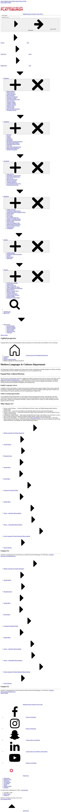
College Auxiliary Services (13, 295)
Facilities (9, 255)
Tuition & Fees (10, 174)
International (9, 139)
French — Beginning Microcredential (12, 513)
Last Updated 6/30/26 (6, 799)
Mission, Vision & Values (13, 291)
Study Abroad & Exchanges (13, 109)
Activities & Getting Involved (13, 211)
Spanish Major (7, 467)
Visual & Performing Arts (13, 217)
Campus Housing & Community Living (16, 212)
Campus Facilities (11, 296)
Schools (5, 358)
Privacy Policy (7, 794)
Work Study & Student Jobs (13, 177)
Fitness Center (10, 257)
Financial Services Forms (12, 185)
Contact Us (6, 795)
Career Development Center (13, 99)
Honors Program (10, 100)
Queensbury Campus (11, 98)
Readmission (10, 140)
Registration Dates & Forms (13, 144)
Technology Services (11, 110)
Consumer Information (12, 293)
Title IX (5, 785)
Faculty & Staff (10, 330)
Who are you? (7, 324)
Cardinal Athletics (11, 253)
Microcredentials (10, 95)
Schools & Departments (12, 96)
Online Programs (11, 92)
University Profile (11, 292)
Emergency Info (7, 779)
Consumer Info (7, 782)
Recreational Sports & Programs (14, 254)
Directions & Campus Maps (13, 297)
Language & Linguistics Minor (11, 490)
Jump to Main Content (13, 1)
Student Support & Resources (13, 224)
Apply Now (9, 145)
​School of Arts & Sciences (10, 359)
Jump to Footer (22, 1)
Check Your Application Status (14, 147)
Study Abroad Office (35, 417)
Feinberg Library (11, 106)
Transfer (8, 136)
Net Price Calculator (11, 181)
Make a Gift (6, 313)
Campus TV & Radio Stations (14, 219)
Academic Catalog (11, 102)
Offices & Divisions (11, 285)
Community (9, 332)
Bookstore (6, 787)
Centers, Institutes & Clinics (13, 287)
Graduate (9, 137)
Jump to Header (4, 1)
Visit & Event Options (12, 149)
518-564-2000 (24, 790)
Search (3, 17)
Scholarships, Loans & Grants (14, 175)
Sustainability (10, 228)
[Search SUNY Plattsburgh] (15, 309)
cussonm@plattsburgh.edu (9, 556)
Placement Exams (8, 456)
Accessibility (7, 783)
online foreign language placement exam (10, 379)
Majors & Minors (11, 91)
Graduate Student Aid (12, 182)
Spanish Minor (7, 501)
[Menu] (43, 14)
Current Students (10, 326)
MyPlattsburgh (7, 311)
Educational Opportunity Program (14, 141)
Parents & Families (11, 327)
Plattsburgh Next (10, 289)
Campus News (10, 284)
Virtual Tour (9, 215)
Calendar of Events (11, 209)
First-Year (9, 134)
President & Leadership (12, 283)
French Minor (7, 479)
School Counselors (11, 328)
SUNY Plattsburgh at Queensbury (15, 288)
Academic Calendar (11, 103)
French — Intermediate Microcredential (13, 524)
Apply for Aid (10, 178)
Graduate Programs (11, 94)
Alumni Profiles (7, 444)
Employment (7, 778)
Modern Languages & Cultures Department (14, 433)
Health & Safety (10, 221)
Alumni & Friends (11, 331)
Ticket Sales (9, 258)
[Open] (26, 85)
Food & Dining (10, 213)
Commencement (10, 227)
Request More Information (13, 148)
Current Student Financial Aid (14, 183)
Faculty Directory (8, 547)
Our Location (10, 216)
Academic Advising (11, 104)
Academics (6, 356)
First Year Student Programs (13, 225)
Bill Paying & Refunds (12, 179)
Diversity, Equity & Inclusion (13, 220)
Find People (6, 781)
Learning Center (10, 107)
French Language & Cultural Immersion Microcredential (17, 536)
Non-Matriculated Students (13, 143)
